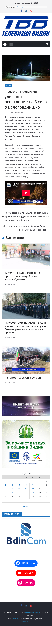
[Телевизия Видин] (5, 44)
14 (33, 489)
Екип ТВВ (10, 112)
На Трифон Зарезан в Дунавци (23, 377)
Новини (8, 85)
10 (5, 489)
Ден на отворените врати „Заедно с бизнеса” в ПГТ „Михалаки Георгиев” (25, 228)
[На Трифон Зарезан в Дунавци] (26, 348)
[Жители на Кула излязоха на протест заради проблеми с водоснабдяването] (26, 245)
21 (33, 492)
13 (26, 489)
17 (5, 492)
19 (19, 492)
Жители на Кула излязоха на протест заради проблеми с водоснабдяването (22, 276)
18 (12, 492)
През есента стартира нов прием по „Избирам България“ (30, 8)
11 (12, 489)
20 (26, 492)
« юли (25, 506)
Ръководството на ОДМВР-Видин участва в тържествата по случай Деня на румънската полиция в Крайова (25, 327)
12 (19, 489)
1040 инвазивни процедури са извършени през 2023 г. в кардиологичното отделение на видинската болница (27, 216)
